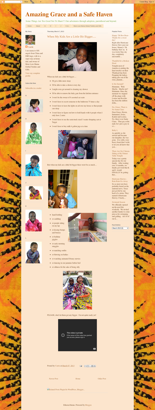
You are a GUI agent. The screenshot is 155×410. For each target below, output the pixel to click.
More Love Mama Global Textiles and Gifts (87, 26)
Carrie (30, 47)
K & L (67, 26)
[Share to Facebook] (92, 366)
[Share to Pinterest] (94, 366)
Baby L (115, 130)
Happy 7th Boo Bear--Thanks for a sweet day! (120, 37)
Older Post (102, 378)
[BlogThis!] (88, 366)
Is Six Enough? (118, 84)
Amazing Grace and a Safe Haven (68, 14)
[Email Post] (80, 365)
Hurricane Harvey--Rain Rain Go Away (120, 180)
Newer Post (53, 378)
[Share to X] (90, 366)
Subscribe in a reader (33, 88)
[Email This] (85, 366)
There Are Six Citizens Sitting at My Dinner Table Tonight (121, 153)
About (38, 26)
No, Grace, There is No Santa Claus (119, 108)
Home (30, 26)
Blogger (88, 405)
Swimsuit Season (118, 202)
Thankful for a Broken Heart (120, 62)
